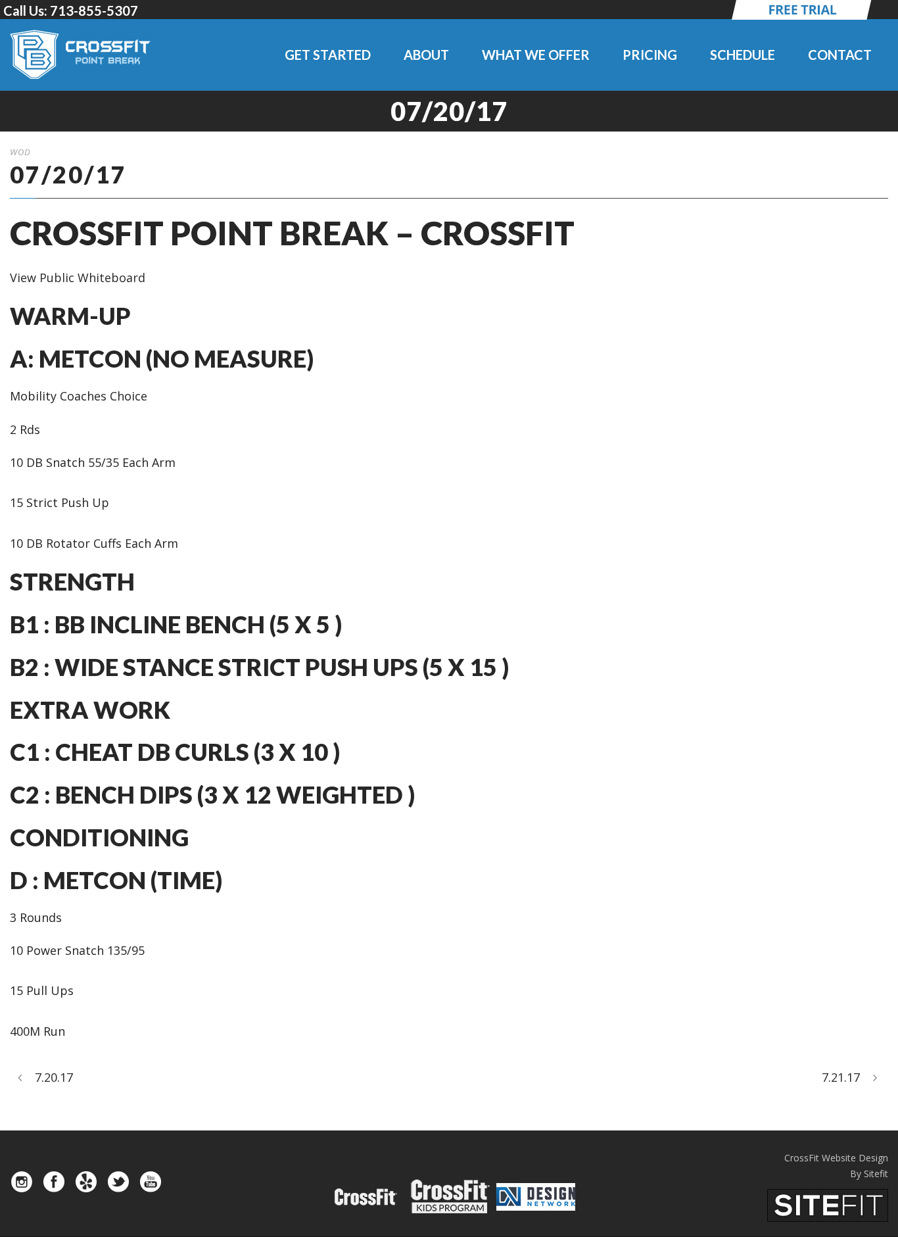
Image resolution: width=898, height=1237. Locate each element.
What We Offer (536, 54)
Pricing (650, 54)
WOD (20, 152)
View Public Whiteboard (77, 277)
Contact (840, 54)
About (426, 54)
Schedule (742, 54)
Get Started (328, 54)
